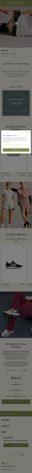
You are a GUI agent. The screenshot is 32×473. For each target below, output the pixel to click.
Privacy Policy (7, 141)
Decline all (27, 132)
